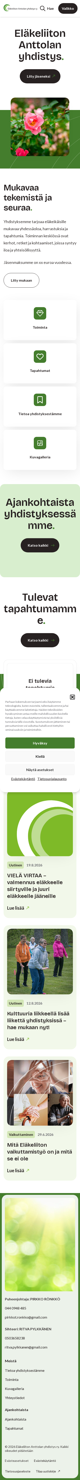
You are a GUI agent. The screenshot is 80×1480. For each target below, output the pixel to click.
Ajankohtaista (15, 1419)
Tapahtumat (14, 1428)
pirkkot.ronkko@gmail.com (26, 1317)
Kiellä (40, 756)
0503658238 (15, 1338)
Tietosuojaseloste (17, 1471)
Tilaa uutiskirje (46, 1471)
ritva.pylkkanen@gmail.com (26, 1347)
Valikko (68, 8)
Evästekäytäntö (23, 779)
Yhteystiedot (15, 1398)
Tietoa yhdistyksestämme (24, 1370)
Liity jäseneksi (38, 76)
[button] (72, 697)
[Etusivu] (20, 7)
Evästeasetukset (17, 1460)
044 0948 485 (15, 1308)
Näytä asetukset (40, 769)
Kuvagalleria (14, 1388)
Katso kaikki (38, 545)
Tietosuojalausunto (52, 779)
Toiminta (11, 1379)
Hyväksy (40, 743)
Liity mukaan (21, 280)
